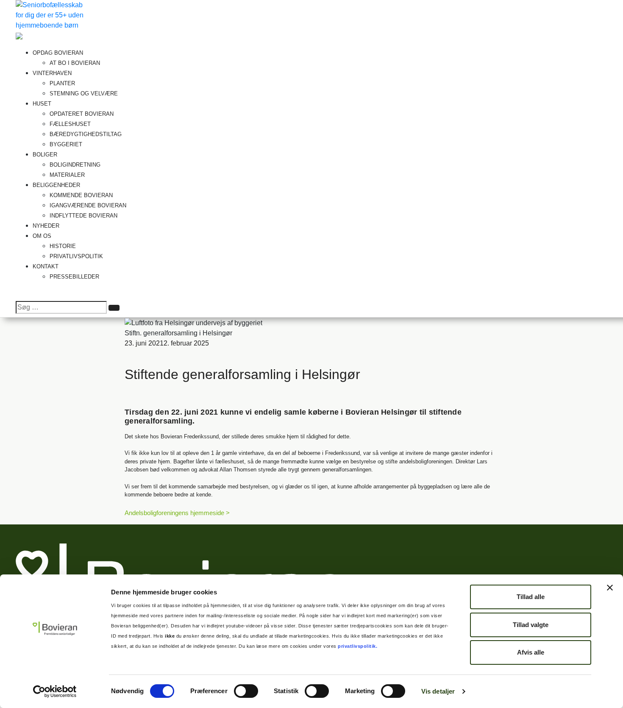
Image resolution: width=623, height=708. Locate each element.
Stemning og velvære (84, 93)
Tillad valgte (530, 624)
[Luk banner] (610, 588)
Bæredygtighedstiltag (86, 134)
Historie (63, 246)
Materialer (67, 175)
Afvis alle (530, 652)
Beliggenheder (57, 185)
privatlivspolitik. (357, 646)
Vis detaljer (438, 691)
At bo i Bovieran (75, 63)
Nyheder (46, 226)
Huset (43, 103)
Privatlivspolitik (76, 256)
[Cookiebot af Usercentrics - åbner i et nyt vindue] (55, 691)
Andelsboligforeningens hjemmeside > (177, 512)
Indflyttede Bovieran (83, 215)
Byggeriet (66, 144)
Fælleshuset (70, 124)
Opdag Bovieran (59, 53)
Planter (62, 83)
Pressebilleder (74, 276)
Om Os (43, 236)
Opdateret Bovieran (82, 114)
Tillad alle (531, 596)
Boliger (46, 154)
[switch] (246, 691)
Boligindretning (75, 165)
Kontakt (45, 266)
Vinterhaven (53, 73)
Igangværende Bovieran (88, 205)
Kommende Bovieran (81, 195)
